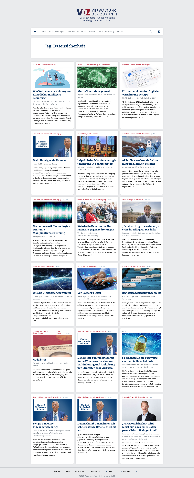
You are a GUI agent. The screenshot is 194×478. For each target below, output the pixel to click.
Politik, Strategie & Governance (87, 134)
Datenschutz (80, 471)
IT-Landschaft (82, 32)
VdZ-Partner (106, 65)
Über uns (57, 471)
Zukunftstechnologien (56, 32)
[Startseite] (97, 15)
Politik (44, 32)
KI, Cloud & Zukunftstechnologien (44, 65)
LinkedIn (111, 471)
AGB (68, 471)
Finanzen (120, 32)
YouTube (126, 471)
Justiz (101, 32)
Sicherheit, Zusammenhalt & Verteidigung (136, 65)
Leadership (71, 32)
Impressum (95, 471)
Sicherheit (92, 32)
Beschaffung (109, 32)
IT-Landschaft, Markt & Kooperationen (40, 332)
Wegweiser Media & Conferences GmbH (100, 476)
